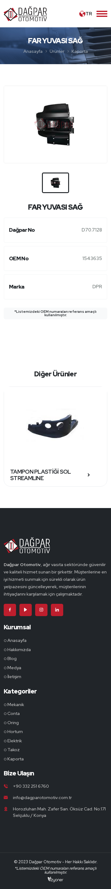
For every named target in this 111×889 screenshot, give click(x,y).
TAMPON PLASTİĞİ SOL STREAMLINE (40, 475)
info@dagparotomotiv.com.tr (42, 797)
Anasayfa (33, 51)
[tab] (55, 183)
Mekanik (15, 704)
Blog (12, 658)
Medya (14, 667)
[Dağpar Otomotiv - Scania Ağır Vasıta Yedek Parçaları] (27, 548)
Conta (13, 713)
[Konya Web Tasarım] (55, 879)
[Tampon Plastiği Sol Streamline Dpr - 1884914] (55, 425)
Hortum (15, 731)
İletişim (14, 676)
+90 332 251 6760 (31, 786)
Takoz (13, 749)
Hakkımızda (19, 649)
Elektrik (14, 740)
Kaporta (80, 51)
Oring (13, 722)
